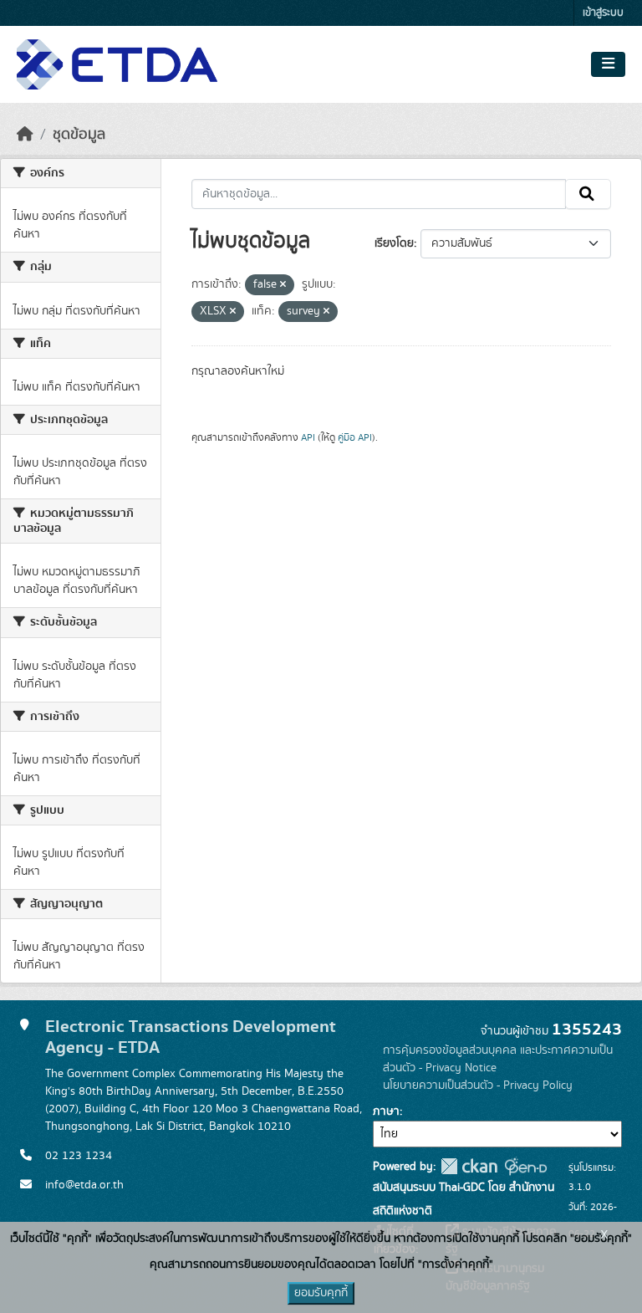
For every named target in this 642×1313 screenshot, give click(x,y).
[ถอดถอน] (283, 285)
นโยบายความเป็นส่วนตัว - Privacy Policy (478, 1085)
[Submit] (588, 194)
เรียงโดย (394, 243)
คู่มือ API (355, 437)
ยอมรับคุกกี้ (321, 1293)
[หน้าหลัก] (25, 135)
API (308, 437)
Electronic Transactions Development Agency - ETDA (190, 1037)
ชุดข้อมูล (79, 135)
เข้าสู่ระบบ (603, 13)
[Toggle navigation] (608, 64)
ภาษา (386, 1111)
